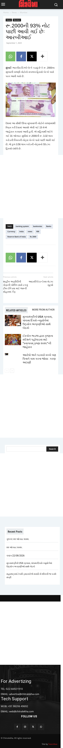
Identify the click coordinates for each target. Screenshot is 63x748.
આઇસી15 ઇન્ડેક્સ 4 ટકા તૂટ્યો (41, 283)
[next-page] (12, 371)
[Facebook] (21, 56)
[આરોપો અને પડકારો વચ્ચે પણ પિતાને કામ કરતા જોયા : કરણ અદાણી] (13, 358)
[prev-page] (7, 371)
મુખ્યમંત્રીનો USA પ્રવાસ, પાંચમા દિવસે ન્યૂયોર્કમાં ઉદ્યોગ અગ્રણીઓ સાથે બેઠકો (29, 565)
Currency (11, 231)
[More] (43, 56)
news (30, 231)
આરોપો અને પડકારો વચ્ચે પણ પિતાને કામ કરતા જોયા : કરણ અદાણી (39, 358)
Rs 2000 (33, 236)
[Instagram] (25, 727)
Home (6, 12)
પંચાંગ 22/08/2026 (15, 555)
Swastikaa (52, 744)
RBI (37, 231)
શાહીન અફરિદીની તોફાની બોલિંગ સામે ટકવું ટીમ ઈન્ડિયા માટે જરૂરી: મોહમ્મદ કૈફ (15, 286)
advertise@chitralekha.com (24, 694)
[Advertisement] (31, 186)
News (14, 12)
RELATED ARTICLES (16, 310)
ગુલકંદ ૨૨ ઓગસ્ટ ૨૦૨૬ (17, 539)
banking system (22, 226)
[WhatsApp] (10, 56)
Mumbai (23, 12)
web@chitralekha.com (21, 711)
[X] (32, 56)
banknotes (37, 226)
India (21, 231)
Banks (48, 226)
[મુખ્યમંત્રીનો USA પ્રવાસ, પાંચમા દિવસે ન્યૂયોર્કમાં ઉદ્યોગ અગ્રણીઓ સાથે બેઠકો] (13, 320)
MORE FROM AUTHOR (43, 309)
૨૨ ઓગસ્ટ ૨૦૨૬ (14, 547)
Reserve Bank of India (16, 236)
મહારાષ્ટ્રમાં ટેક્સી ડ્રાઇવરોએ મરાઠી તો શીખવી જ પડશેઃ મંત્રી (31, 576)
